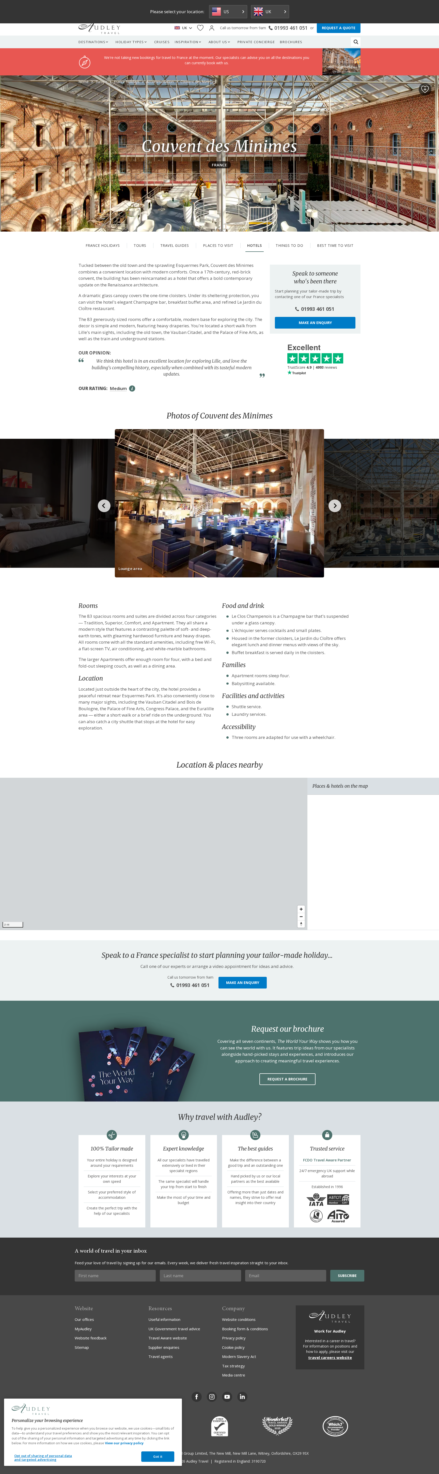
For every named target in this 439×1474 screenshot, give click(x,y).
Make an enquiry (315, 322)
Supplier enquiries (163, 1347)
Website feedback (90, 1337)
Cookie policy (233, 1347)
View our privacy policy (124, 1443)
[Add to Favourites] (425, 89)
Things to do (289, 245)
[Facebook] (197, 1397)
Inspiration (186, 42)
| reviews (312, 367)
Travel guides (174, 245)
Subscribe (347, 1275)
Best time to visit (335, 245)
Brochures (291, 42)
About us (218, 42)
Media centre (233, 1375)
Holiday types (130, 42)
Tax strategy (233, 1365)
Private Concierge (256, 42)
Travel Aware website (167, 1337)
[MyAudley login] (212, 28)
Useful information (164, 1319)
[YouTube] (227, 1397)
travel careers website (330, 1357)
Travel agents (160, 1356)
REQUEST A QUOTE (338, 27)
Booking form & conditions (245, 1328)
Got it (157, 1456)
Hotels (254, 245)
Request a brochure (287, 1079)
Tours (140, 245)
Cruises (162, 42)
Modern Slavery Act (239, 1356)
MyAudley (83, 1328)
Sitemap (82, 1347)
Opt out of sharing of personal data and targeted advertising (43, 1457)
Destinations (92, 42)
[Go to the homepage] (99, 28)
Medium (118, 388)
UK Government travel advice (174, 1328)
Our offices (84, 1319)
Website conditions (239, 1319)
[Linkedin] (242, 1397)
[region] (153, 854)
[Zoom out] (301, 916)
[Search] (355, 41)
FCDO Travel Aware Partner (327, 1160)
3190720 (259, 1461)
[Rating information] (132, 388)
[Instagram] (212, 1397)
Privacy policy (234, 1337)
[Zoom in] (301, 909)
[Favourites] (200, 28)
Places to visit (218, 245)
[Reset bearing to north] (301, 924)
